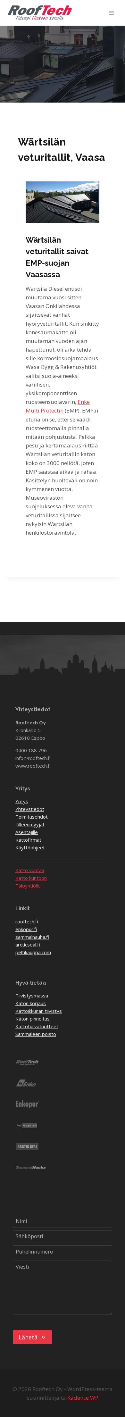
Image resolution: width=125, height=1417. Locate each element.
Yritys (21, 801)
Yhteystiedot (29, 809)
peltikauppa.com (33, 952)
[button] (62, 202)
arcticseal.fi (27, 944)
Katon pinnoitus (32, 1018)
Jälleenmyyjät (30, 824)
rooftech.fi (26, 921)
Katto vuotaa (29, 870)
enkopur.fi (26, 929)
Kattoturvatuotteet (36, 1026)
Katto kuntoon (31, 878)
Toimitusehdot (31, 816)
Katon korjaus (30, 1003)
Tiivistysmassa (31, 995)
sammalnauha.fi (32, 937)
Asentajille (26, 832)
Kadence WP (82, 1397)
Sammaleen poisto (35, 1034)
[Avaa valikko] (111, 13)
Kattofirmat (28, 840)
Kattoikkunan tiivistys (38, 1011)
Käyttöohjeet (30, 847)
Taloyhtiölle (28, 885)
